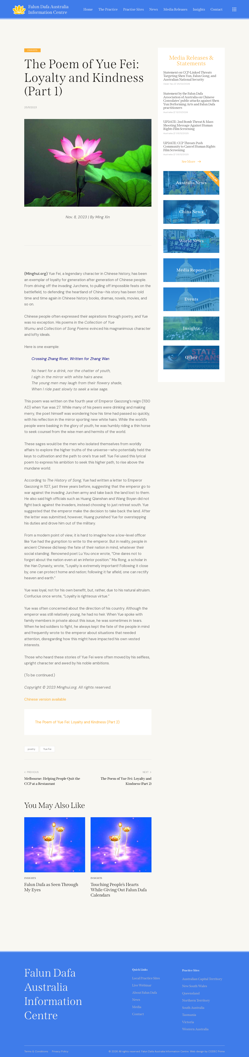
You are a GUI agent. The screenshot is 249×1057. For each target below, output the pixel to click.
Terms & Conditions (36, 1051)
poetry (31, 749)
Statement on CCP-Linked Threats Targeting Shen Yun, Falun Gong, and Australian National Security (189, 76)
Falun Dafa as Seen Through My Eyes (51, 887)
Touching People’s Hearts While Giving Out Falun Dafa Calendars (119, 890)
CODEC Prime (216, 1051)
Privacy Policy (60, 1051)
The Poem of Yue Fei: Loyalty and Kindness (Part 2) (77, 722)
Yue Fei (47, 749)
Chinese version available (45, 699)
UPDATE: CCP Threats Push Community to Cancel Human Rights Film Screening (189, 146)
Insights (32, 50)
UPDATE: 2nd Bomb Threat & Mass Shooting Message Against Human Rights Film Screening (188, 125)
